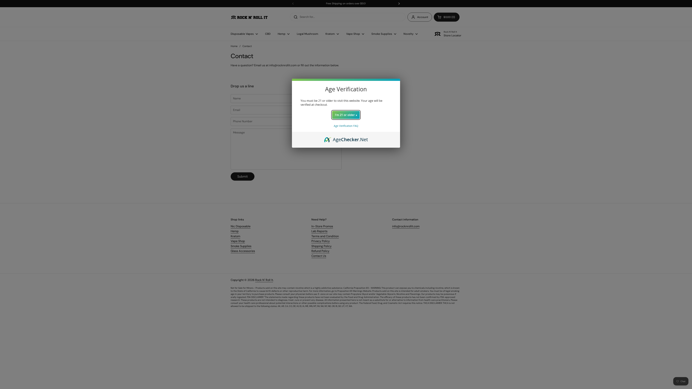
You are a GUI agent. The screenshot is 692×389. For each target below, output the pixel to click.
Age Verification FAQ (346, 126)
